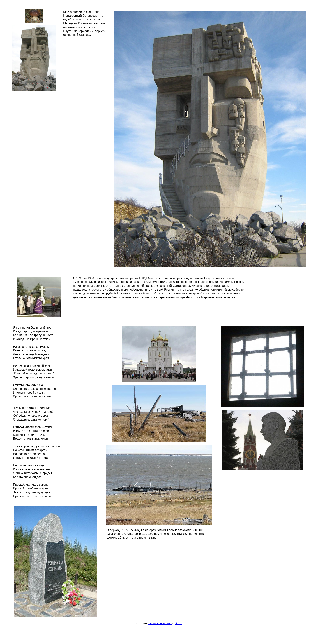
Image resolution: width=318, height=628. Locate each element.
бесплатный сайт (160, 623)
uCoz (178, 623)
